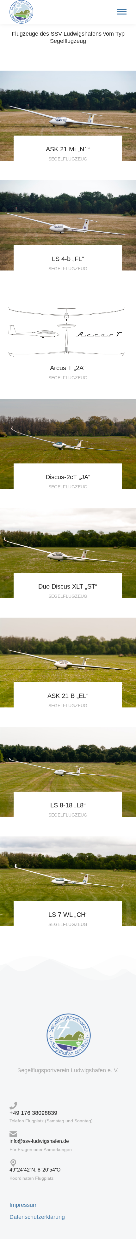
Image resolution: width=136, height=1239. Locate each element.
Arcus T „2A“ (68, 367)
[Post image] (68, 116)
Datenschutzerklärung (37, 1217)
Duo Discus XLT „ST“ (67, 586)
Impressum (23, 1205)
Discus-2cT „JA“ (68, 477)
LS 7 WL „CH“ (68, 914)
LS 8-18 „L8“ (68, 805)
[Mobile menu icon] (120, 12)
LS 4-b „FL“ (68, 258)
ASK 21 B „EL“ (68, 695)
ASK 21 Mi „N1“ (68, 149)
